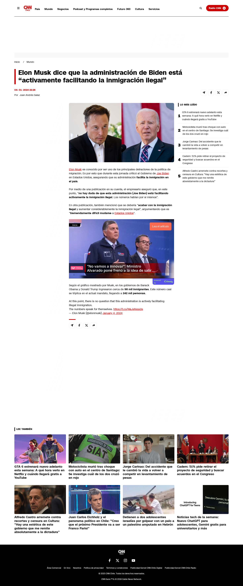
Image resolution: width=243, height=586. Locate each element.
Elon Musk (75, 169)
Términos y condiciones (117, 568)
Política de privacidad (93, 568)
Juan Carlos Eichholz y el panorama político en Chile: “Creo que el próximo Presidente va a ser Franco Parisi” (94, 523)
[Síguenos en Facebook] (109, 560)
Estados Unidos (124, 213)
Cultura (139, 9)
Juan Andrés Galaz (30, 95)
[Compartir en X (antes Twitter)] (218, 93)
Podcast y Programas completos (93, 9)
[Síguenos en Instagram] (125, 560)
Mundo (48, 9)
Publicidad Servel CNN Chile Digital (146, 568)
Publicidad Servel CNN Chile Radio (180, 568)
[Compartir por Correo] (204, 93)
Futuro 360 (123, 9)
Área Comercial (54, 568)
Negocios (63, 9)
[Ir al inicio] (28, 8)
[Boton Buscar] (201, 8)
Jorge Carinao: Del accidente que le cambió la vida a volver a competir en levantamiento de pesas (202, 145)
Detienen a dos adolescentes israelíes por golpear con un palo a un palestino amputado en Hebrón (148, 521)
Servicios (154, 9)
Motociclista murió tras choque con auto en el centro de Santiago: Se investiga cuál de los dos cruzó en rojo (205, 130)
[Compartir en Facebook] (211, 93)
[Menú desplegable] (18, 8)
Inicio (17, 62)
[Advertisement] (39, 292)
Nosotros (77, 568)
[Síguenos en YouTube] (133, 560)
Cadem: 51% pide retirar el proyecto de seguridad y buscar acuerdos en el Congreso (203, 159)
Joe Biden (163, 173)
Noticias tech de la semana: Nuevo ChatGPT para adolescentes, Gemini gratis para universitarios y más (201, 523)
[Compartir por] (226, 93)
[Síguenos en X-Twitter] (117, 560)
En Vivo (67, 568)
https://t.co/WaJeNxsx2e (128, 309)
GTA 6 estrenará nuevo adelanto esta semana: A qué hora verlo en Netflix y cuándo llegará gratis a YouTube (202, 116)
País (37, 9)
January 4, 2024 (112, 313)
